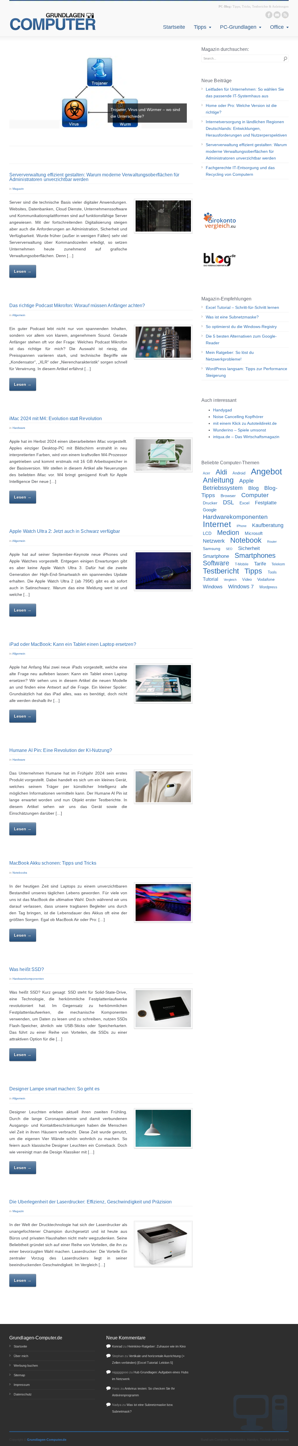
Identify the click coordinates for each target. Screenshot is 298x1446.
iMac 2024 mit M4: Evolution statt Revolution (55, 418)
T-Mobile (242, 564)
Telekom (278, 564)
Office (277, 27)
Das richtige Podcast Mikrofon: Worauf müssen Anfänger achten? (77, 305)
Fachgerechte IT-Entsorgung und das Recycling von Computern (240, 171)
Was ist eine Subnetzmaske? (232, 317)
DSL (228, 502)
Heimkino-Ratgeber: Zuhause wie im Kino (156, 1346)
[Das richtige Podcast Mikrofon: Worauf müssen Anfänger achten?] (163, 342)
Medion (228, 532)
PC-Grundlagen (238, 27)
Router (272, 541)
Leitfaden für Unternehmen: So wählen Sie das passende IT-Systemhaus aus (245, 92)
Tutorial (210, 579)
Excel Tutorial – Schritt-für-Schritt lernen (242, 307)
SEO (229, 549)
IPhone (241, 526)
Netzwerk (214, 541)
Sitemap (19, 1375)
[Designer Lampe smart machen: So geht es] (163, 1128)
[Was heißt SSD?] (163, 1008)
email (277, 14)
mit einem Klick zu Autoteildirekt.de (245, 423)
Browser (228, 496)
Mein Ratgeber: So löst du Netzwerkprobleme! (230, 355)
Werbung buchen (26, 1365)
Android (239, 473)
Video (247, 580)
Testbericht (221, 571)
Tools (272, 572)
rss (285, 14)
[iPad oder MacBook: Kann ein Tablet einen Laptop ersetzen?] (163, 683)
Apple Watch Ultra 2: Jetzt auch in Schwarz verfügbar (64, 531)
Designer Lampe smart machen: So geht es (54, 1088)
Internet (217, 524)
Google (210, 509)
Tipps (200, 27)
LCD (207, 533)
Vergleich (230, 579)
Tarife (260, 564)
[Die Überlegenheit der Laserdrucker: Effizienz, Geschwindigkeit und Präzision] (163, 1244)
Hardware (19, 427)
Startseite (174, 27)
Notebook (246, 540)
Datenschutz (23, 1394)
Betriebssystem (223, 488)
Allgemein (18, 315)
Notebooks (20, 872)
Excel (244, 503)
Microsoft (253, 533)
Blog (253, 488)
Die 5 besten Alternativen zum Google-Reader (241, 339)
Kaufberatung (267, 525)
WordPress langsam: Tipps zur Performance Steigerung (246, 372)
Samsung (211, 548)
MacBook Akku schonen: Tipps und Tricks (52, 863)
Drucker (210, 503)
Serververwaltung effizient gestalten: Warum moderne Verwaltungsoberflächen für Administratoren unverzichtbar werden (94, 177)
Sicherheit (249, 548)
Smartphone (216, 556)
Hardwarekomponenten (28, 978)
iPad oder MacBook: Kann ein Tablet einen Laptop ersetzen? (72, 644)
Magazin (18, 188)
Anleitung (218, 480)
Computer (255, 495)
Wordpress (268, 587)
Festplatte (265, 503)
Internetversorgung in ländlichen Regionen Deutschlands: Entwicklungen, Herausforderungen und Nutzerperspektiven (246, 128)
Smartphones (255, 555)
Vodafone (266, 579)
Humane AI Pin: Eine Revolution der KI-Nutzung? (60, 750)
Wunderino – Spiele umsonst (239, 430)
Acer (206, 473)
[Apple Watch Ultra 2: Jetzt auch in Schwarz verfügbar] (163, 571)
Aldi (221, 472)
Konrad (117, 1346)
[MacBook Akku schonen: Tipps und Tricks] (163, 902)
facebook (268, 14)
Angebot (266, 471)
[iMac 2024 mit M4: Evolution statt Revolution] (163, 455)
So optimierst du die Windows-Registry (241, 326)
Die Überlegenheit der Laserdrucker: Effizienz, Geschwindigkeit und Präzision (90, 1201)
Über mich (21, 1356)
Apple (246, 481)
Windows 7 (241, 586)
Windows (213, 586)
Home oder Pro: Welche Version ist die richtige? (241, 108)
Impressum (22, 1384)
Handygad (222, 410)
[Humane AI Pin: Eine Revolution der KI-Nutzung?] (163, 787)
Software (216, 563)
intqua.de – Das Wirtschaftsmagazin (246, 436)
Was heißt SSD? (26, 969)
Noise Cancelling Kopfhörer (238, 416)
